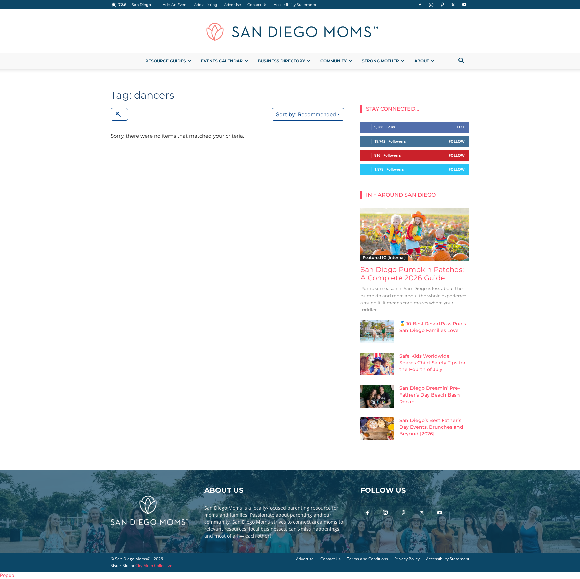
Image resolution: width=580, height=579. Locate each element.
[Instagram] (431, 4)
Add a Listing (206, 4)
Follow (457, 141)
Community (333, 60)
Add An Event (175, 4)
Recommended (306, 114)
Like (461, 126)
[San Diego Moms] (290, 31)
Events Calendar (222, 60)
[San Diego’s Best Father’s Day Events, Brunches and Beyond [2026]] (377, 428)
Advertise (232, 4)
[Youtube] (464, 4)
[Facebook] (420, 4)
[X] (453, 4)
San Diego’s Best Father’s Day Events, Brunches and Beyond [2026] (431, 427)
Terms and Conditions (367, 559)
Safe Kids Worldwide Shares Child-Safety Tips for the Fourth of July (432, 362)
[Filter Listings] (119, 114)
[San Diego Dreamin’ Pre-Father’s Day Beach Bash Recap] (377, 396)
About (421, 60)
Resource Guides (165, 60)
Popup (7, 575)
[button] (461, 61)
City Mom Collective (153, 565)
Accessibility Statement (295, 4)
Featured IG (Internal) (384, 257)
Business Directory (281, 60)
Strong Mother (380, 60)
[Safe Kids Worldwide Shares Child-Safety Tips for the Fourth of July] (377, 364)
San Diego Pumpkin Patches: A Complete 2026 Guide (412, 273)
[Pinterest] (442, 4)
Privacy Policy (407, 559)
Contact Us (257, 4)
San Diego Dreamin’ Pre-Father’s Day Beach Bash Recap (429, 395)
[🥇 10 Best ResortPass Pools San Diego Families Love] (377, 332)
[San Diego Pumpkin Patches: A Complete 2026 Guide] (414, 234)
